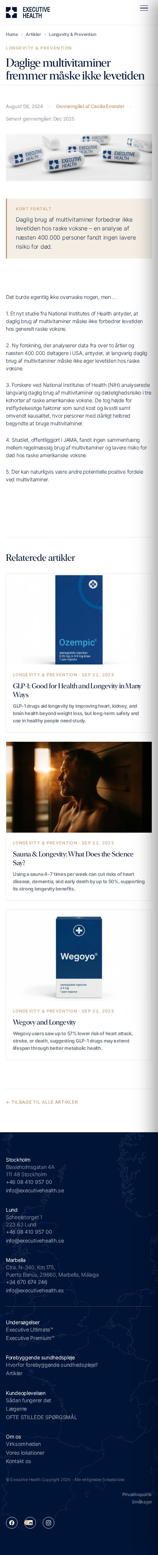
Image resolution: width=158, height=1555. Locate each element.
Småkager (142, 1501)
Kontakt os (18, 1461)
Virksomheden (23, 1444)
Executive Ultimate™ (29, 1329)
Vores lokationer (25, 1453)
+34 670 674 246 (26, 1282)
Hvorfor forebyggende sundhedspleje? (52, 1365)
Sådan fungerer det (28, 1400)
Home (12, 34)
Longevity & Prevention (72, 34)
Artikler (33, 34)
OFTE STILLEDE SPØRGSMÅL (41, 1417)
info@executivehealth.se (35, 1190)
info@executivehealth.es (35, 1290)
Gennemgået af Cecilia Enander (90, 106)
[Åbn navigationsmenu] (144, 8)
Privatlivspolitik (137, 1494)
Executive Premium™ (30, 1338)
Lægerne (16, 1409)
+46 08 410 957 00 (29, 1182)
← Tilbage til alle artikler (42, 1102)
